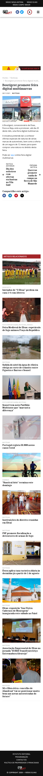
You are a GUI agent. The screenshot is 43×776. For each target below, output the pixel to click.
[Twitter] (22, 12)
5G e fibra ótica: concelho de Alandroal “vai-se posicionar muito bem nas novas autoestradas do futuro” (21, 692)
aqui (13, 155)
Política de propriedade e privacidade (21, 762)
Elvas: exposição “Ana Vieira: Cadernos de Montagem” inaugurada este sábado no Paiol (19, 611)
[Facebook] (17, 12)
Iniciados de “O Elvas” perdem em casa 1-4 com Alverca (20, 291)
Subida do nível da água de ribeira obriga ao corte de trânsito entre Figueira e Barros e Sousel (20, 368)
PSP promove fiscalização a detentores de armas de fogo (17, 534)
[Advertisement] (21, 39)
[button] (30, 12)
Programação (21, 757)
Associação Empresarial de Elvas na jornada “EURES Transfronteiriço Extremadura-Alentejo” (21, 651)
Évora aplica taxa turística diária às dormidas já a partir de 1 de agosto (21, 572)
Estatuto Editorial (21, 754)
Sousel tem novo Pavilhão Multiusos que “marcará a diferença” (16, 408)
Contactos (21, 760)
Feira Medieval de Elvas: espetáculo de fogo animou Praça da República (21, 328)
